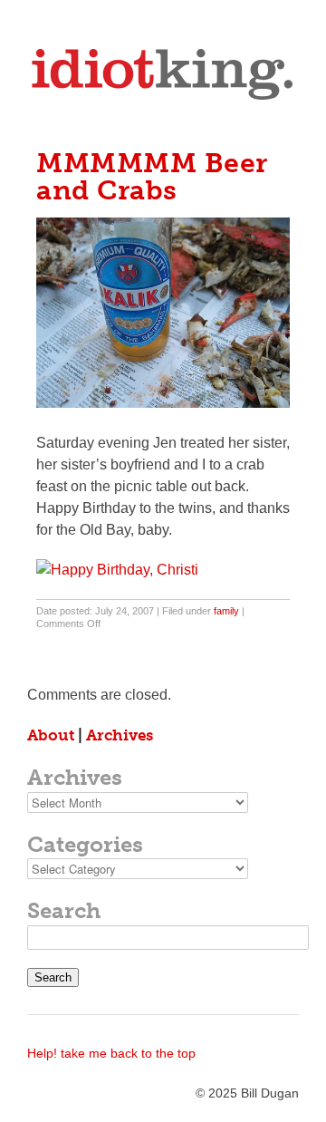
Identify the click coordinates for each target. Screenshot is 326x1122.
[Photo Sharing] (117, 569)
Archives (119, 735)
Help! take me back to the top (111, 1053)
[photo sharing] (163, 403)
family (226, 610)
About (50, 735)
